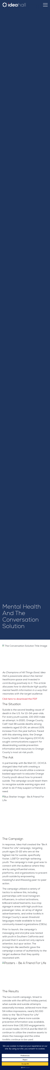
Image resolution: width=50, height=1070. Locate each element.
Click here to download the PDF (19, 699)
